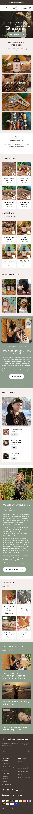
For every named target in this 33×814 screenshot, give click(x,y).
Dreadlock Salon (23, 771)
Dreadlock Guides (23, 768)
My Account (5, 764)
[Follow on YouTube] (17, 790)
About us (21, 765)
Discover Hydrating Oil (16, 34)
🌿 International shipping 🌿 (16, 2)
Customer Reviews (24, 777)
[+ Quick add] (13, 174)
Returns (4, 770)
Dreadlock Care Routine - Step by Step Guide (14, 728)
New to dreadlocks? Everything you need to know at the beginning (13, 675)
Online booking (16, 376)
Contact (20, 762)
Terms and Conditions (5, 777)
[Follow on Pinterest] (12, 790)
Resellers (21, 774)
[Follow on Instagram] (8, 790)
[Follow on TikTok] (22, 790)
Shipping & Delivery (8, 767)
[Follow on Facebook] (3, 790)
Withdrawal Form (7, 784)
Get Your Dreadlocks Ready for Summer (15, 702)
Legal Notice (5, 781)
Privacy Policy (6, 773)
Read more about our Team (14, 569)
